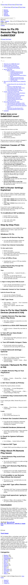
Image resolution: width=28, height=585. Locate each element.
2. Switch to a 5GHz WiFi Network (14, 86)
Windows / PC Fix (10, 70)
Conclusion (6, 110)
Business (6, 10)
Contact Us (6, 583)
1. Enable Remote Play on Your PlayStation (16, 92)
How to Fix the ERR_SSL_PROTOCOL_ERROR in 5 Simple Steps (13, 523)
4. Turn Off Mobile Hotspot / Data (14, 89)
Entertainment (7, 558)
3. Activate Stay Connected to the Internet (15, 95)
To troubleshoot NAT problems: (13, 68)
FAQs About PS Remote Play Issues (12, 101)
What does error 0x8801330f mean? (12, 63)
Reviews (6, 563)
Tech (5, 568)
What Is (6, 573)
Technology (7, 15)
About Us (6, 580)
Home (2, 21)
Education (6, 11)
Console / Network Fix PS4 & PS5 (11, 91)
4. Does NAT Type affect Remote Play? (15, 108)
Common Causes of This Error (10, 65)
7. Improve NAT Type (11, 100)
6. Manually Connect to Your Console (17, 78)
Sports (5, 566)
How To (6, 561)
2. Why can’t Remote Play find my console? (16, 104)
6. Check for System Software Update (14, 99)
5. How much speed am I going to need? (15, 109)
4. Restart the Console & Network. (14, 96)
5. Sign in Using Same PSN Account (17, 77)
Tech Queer (8, 39)
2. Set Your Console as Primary (13, 94)
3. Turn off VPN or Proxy (15, 74)
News (5, 562)
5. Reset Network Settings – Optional (14, 90)
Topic (5, 572)
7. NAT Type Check (13, 80)
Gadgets (6, 12)
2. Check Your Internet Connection (16, 73)
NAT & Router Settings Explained (11, 66)
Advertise (6, 581)
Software (6, 14)
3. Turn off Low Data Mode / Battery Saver (16, 87)
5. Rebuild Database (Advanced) (13, 97)
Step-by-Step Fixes (8, 69)
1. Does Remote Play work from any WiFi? (16, 103)
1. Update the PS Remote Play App (16, 71)
